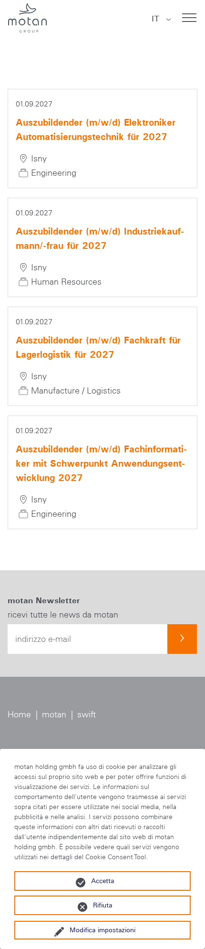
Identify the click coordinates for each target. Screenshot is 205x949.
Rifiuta (102, 905)
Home (19, 714)
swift (86, 714)
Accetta (102, 880)
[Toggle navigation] (189, 18)
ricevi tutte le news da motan (63, 614)
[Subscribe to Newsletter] (182, 639)
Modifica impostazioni (102, 930)
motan (54, 714)
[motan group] (27, 17)
